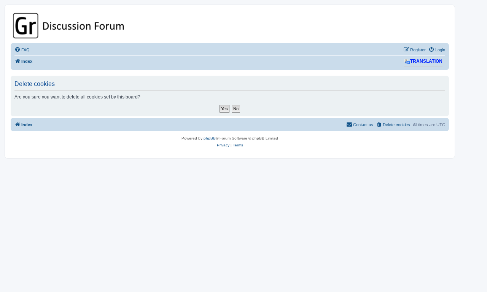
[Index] (230, 26)
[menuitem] (22, 49)
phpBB (210, 138)
